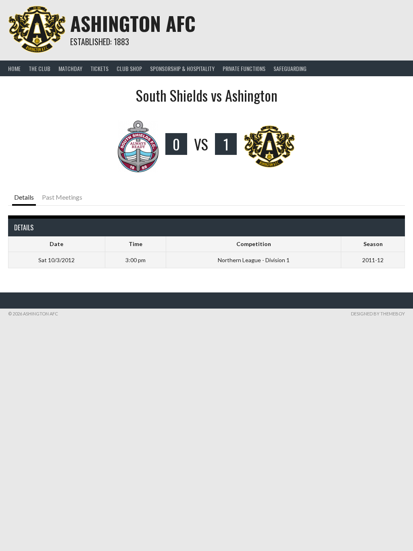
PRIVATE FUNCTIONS (244, 68)
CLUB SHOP (129, 68)
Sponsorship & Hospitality (182, 68)
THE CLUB (39, 68)
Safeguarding (290, 68)
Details (24, 197)
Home (14, 68)
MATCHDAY (70, 68)
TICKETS (99, 68)
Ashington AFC (133, 23)
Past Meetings (62, 197)
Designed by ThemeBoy (378, 313)
